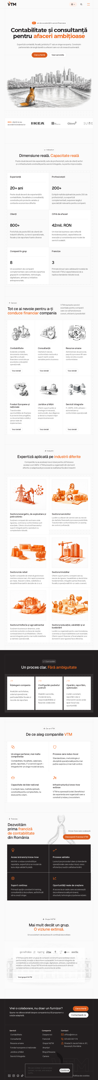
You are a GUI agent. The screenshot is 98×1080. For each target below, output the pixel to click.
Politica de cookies (81, 1075)
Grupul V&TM (48, 1043)
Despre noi (47, 1034)
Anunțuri (46, 1047)
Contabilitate (16, 1034)
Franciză (46, 1039)
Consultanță (15, 1039)
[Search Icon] (81, 4)
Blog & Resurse (49, 1052)
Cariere (46, 1056)
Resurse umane (17, 1043)
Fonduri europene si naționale (23, 1047)
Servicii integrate (17, 1056)
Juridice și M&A (17, 1052)
